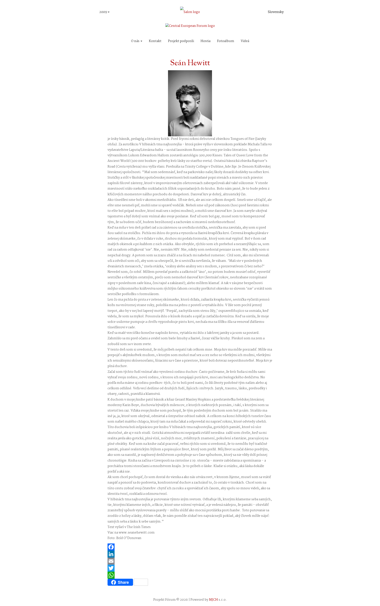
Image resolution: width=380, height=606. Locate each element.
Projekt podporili (181, 41)
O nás (135, 41)
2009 (103, 12)
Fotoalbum (225, 41)
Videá (245, 41)
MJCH (213, 599)
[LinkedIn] (190, 554)
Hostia (205, 41)
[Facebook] (190, 547)
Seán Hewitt (190, 63)
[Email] (190, 561)
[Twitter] (190, 568)
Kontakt (155, 41)
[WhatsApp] (190, 575)
